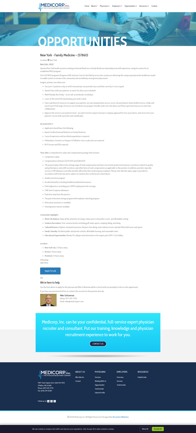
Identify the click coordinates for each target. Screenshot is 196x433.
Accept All (158, 429)
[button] (96, 6)
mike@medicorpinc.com (74, 301)
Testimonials (99, 389)
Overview (120, 377)
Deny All (145, 429)
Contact (78, 381)
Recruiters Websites (121, 417)
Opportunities (99, 385)
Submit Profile (100, 393)
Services (98, 377)
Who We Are (79, 377)
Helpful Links (142, 377)
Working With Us (100, 381)
